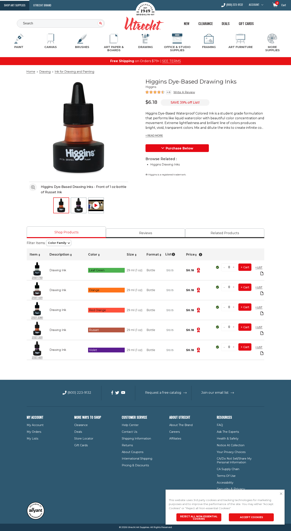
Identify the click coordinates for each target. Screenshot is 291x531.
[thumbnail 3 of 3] (96, 205)
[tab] (66, 232)
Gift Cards (246, 24)
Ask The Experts (228, 432)
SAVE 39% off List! (185, 102)
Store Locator (83, 438)
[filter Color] (58, 243)
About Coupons (132, 452)
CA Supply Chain (228, 469)
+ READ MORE (154, 135)
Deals (226, 24)
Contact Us (129, 432)
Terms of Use (226, 476)
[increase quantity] (234, 267)
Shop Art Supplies (14, 5)
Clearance (205, 24)
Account (254, 4)
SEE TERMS (171, 61)
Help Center (130, 425)
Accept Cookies (251, 517)
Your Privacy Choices (231, 452)
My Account (35, 425)
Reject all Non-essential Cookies (199, 517)
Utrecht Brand (42, 5)
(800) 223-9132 (234, 5)
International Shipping (137, 458)
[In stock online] (218, 267)
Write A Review (184, 92)
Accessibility (225, 482)
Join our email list (215, 392)
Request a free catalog (163, 392)
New (186, 24)
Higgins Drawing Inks (165, 164)
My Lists (32, 438)
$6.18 (151, 102)
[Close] (281, 494)
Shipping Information (136, 438)
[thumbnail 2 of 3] (79, 205)
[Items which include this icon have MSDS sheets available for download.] (262, 273)
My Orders (34, 432)
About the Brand (181, 425)
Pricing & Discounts (135, 465)
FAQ (220, 425)
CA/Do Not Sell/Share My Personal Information (234, 460)
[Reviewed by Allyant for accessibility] (36, 518)
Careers (174, 432)
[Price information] (198, 270)
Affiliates (175, 438)
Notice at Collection (230, 445)
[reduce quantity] (225, 267)
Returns (127, 445)
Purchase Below (179, 148)
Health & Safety (228, 438)
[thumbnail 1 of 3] (61, 205)
